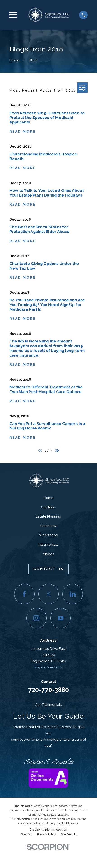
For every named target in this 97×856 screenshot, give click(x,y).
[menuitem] (26, 834)
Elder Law (48, 526)
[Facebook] (24, 594)
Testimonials (48, 544)
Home (48, 498)
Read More (22, 132)
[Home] (48, 14)
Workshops (48, 535)
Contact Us (48, 569)
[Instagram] (36, 618)
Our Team (48, 507)
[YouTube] (60, 618)
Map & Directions (48, 667)
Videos (48, 554)
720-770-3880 (48, 689)
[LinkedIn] (72, 594)
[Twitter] (48, 594)
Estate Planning (48, 516)
